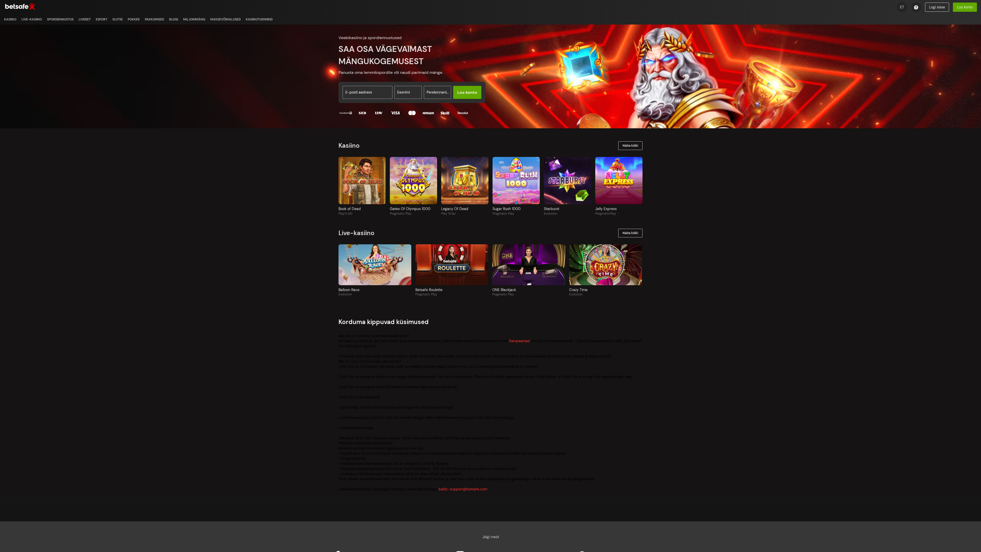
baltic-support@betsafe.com (463, 489)
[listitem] (10, 19)
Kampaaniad (519, 341)
